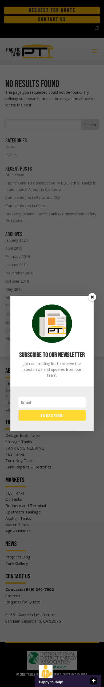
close (93, 680)
